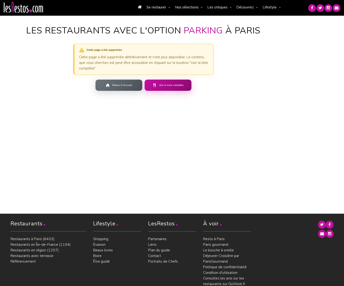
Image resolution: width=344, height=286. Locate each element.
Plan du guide (159, 250)
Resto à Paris (214, 239)
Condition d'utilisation (220, 272)
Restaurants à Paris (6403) (33, 239)
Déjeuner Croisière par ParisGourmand (221, 258)
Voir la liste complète (171, 85)
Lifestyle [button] (270, 7)
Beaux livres (103, 250)
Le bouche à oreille (218, 250)
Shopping (100, 239)
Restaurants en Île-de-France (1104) (41, 244)
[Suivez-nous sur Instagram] (328, 8)
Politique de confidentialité (225, 267)
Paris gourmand (215, 244)
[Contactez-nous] (336, 8)
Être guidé (101, 261)
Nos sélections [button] (186, 7)
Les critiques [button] (217, 7)
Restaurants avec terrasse (32, 255)
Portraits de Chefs (163, 261)
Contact (154, 255)
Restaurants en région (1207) (35, 250)
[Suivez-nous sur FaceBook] (312, 8)
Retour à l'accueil (122, 85)
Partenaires (157, 239)
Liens (152, 244)
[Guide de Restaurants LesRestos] (23, 7)
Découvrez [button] (245, 7)
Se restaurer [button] (156, 7)
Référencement (23, 261)
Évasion (99, 244)
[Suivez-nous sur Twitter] (320, 8)
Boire (97, 255)
